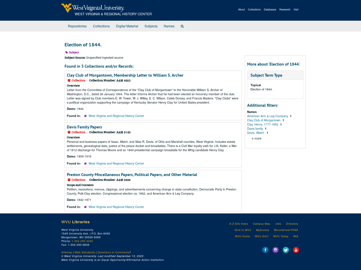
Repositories (77, 26)
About (241, 9)
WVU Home (242, 236)
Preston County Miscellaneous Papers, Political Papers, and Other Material (132, 174)
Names (169, 26)
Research (284, 9)
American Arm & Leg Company (268, 116)
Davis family (255, 128)
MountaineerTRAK (286, 230)
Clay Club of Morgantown (264, 120)
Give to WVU (243, 230)
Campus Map (261, 223)
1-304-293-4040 (82, 241)
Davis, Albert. (256, 133)
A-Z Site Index (238, 223)
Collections (254, 9)
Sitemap (66, 252)
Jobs (278, 223)
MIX (295, 236)
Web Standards (85, 252)
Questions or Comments (113, 252)
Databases (270, 9)
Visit (296, 9)
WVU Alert (261, 236)
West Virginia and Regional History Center (116, 116)
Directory (292, 223)
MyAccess (262, 230)
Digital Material (127, 26)
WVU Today (281, 236)
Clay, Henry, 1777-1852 (263, 124)
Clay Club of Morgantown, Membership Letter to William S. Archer (125, 75)
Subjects (151, 26)
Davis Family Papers (84, 127)
